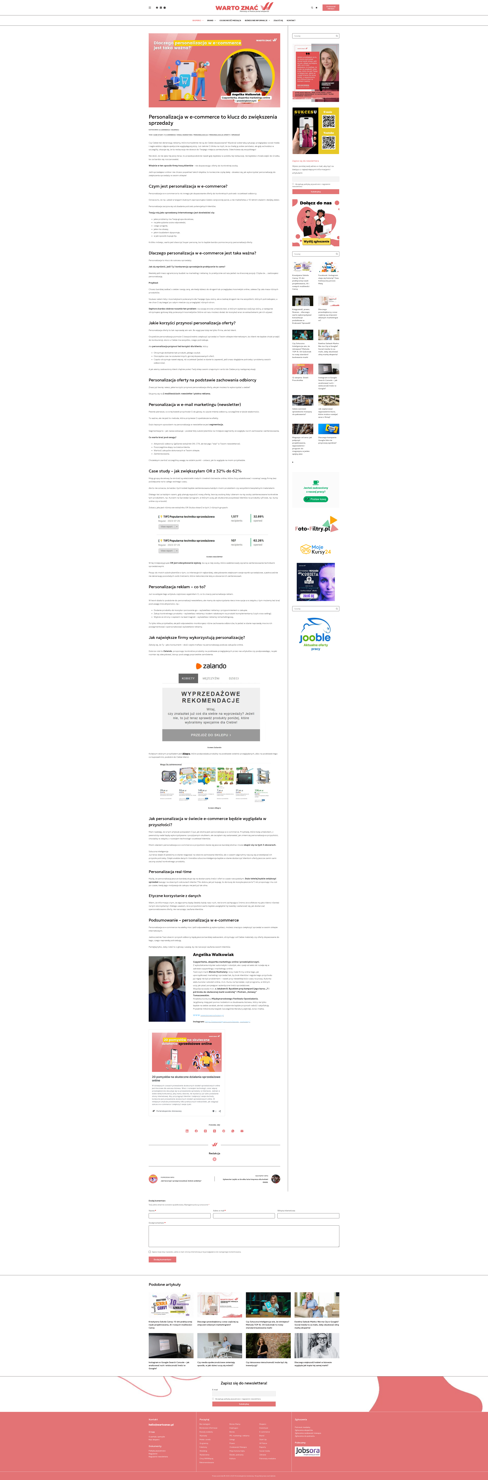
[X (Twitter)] (214, 1131)
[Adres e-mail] (242, 1131)
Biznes (232, 1432)
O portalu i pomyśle (157, 1437)
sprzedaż (236, 135)
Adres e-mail (219, 1210)
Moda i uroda (205, 1439)
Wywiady (203, 1436)
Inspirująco (234, 1428)
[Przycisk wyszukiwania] (336, 35)
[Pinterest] (223, 1131)
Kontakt (291, 20)
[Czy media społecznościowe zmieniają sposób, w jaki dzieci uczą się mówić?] (219, 1345)
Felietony (203, 1447)
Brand (210, 20)
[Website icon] (214, 1159)
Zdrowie (262, 1455)
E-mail (215, 1389)
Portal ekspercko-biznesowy (244, 1476)
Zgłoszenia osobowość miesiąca (308, 1433)
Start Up (262, 1439)
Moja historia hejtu (237, 1451)
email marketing (184, 135)
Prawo (232, 1443)
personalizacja (201, 135)
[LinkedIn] (161, 8)
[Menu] (150, 7)
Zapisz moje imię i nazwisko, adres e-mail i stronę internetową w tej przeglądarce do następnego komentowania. (196, 1252)
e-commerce (170, 135)
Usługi (232, 1439)
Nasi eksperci (154, 1439)
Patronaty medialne (267, 1458)
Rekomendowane (207, 1462)
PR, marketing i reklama (239, 1436)
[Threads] (205, 1131)
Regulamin (153, 1454)
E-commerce (164, 130)
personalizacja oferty (219, 135)
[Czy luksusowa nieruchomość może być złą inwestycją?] (268, 1345)
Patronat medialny (302, 1427)
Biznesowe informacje (256, 20)
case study (158, 135)
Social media (264, 1451)
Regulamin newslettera (158, 1456)
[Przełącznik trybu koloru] (316, 8)
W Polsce (263, 1443)
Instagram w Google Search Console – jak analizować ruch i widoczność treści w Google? (327, 383)
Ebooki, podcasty (236, 1455)
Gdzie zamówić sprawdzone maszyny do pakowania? (302, 411)
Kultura (232, 1458)
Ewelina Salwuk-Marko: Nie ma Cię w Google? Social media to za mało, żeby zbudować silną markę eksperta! (328, 348)
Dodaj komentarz (157, 1223)
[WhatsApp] (232, 1131)
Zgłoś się (278, 20)
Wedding (203, 1451)
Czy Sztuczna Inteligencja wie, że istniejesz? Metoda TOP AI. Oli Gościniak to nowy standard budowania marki (267, 1324)
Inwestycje (263, 1428)
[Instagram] (165, 8)
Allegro (186, 753)
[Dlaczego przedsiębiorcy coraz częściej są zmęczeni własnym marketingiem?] (219, 1304)
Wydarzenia (204, 1455)
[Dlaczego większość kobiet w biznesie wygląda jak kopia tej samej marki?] (317, 1345)
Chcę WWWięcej (206, 1458)
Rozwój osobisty (206, 1432)
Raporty (262, 1447)
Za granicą (204, 1443)
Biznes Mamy (235, 1424)
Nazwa (152, 1210)
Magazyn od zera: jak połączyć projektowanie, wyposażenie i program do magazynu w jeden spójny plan (302, 445)
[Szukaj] (312, 8)
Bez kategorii (205, 1424)
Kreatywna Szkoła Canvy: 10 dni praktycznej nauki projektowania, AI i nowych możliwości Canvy (170, 1324)
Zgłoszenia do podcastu (305, 1436)
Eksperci (197, 20)
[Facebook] (157, 8)
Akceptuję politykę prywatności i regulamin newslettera (238, 1399)
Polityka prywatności (157, 1451)
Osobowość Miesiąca (230, 20)
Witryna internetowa (286, 1210)
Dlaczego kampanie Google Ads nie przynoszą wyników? (327, 440)
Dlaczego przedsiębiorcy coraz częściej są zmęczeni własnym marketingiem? (328, 314)
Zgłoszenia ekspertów (304, 1430)
